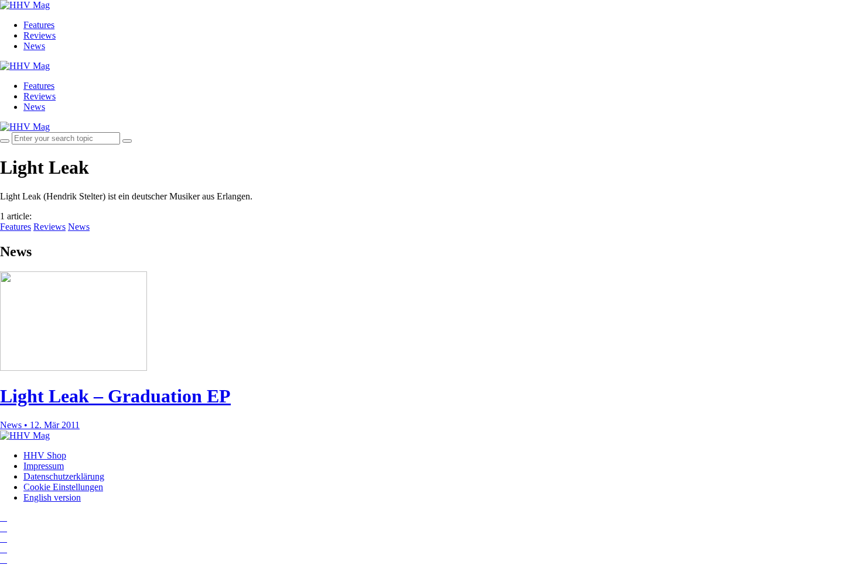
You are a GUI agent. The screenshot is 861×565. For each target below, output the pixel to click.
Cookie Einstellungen (63, 487)
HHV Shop (44, 455)
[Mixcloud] (3, 549)
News (34, 46)
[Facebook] (3, 528)
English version (52, 497)
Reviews (39, 35)
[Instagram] (3, 517)
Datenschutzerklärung (63, 476)
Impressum (43, 466)
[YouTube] (3, 538)
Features (38, 25)
